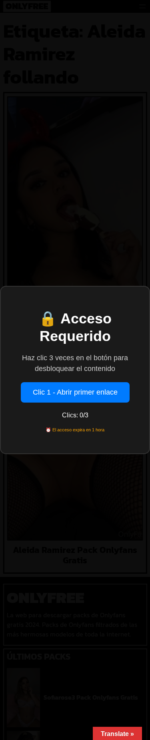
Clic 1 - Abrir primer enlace (75, 392)
